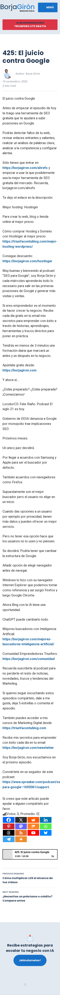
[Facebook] (8, 820)
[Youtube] (33, 833)
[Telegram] (8, 839)
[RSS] (21, 833)
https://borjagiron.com (19, 370)
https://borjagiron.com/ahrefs (25, 168)
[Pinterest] (8, 826)
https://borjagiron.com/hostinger (27, 261)
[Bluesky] (46, 833)
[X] (21, 820)
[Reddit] (33, 820)
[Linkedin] (46, 820)
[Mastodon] (21, 826)
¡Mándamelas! (30, 960)
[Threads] (8, 833)
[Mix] (33, 826)
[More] (21, 839)
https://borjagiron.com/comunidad (28, 659)
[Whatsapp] (46, 826)
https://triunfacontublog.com (24, 728)
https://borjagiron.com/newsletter (28, 748)
